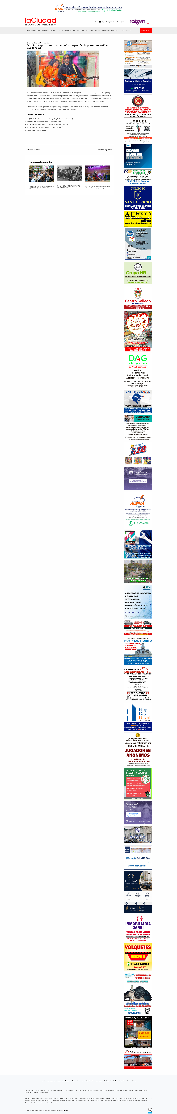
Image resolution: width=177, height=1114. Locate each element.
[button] (96, 21)
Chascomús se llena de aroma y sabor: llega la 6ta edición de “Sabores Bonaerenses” (41, 188)
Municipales (35, 30)
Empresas (89, 30)
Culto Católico (125, 30)
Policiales (114, 30)
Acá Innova (64, 1110)
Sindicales (106, 30)
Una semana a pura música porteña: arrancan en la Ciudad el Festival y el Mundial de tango (68, 186)
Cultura (60, 30)
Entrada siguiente (106, 150)
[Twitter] (103, 22)
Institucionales (78, 30)
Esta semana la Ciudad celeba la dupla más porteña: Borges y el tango (97, 187)
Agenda (46, 43)
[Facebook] (100, 22)
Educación (45, 30)
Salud (53, 30)
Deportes (67, 30)
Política (97, 30)
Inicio (28, 30)
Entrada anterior (32, 150)
